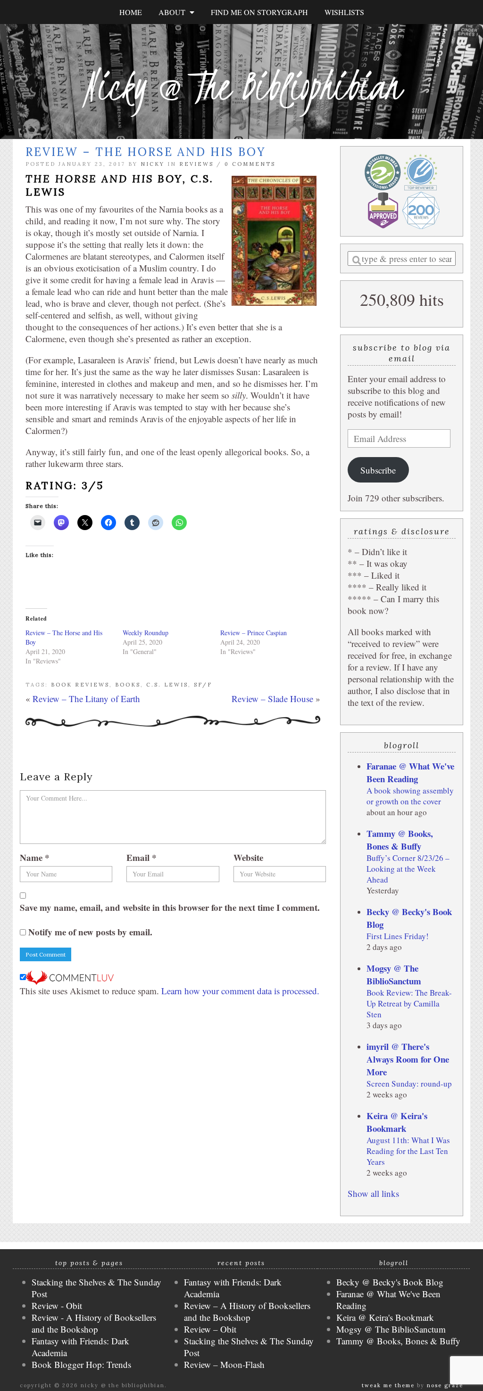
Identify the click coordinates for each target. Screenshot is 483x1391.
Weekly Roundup (145, 632)
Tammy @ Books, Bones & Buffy (399, 839)
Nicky (153, 164)
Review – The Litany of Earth (86, 698)
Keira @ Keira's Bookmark (396, 1122)
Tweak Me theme (388, 1385)
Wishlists (344, 12)
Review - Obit (57, 1305)
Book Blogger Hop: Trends (81, 1364)
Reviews (196, 164)
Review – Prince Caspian (253, 632)
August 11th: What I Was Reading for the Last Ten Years (408, 1151)
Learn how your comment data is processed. (240, 991)
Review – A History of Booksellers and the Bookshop (247, 1311)
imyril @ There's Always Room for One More (407, 1059)
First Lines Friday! (397, 936)
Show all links (373, 1193)
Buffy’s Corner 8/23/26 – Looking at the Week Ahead (408, 868)
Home (130, 12)
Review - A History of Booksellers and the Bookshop (94, 1323)
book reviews (80, 684)
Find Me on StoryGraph (259, 12)
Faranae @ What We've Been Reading (410, 772)
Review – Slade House (272, 698)
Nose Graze (445, 1385)
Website (248, 857)
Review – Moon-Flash (224, 1364)
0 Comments (250, 164)
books (128, 684)
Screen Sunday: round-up (409, 1083)
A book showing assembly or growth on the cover (410, 796)
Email (141, 857)
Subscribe (378, 470)
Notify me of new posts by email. (90, 931)
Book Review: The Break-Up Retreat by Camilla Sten (409, 1003)
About (174, 12)
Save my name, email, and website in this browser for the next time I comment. (170, 907)
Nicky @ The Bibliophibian (241, 86)
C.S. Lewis (167, 684)
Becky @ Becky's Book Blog (389, 1282)
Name (35, 857)
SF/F (203, 684)
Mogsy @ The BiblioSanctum (393, 974)
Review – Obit (210, 1329)
